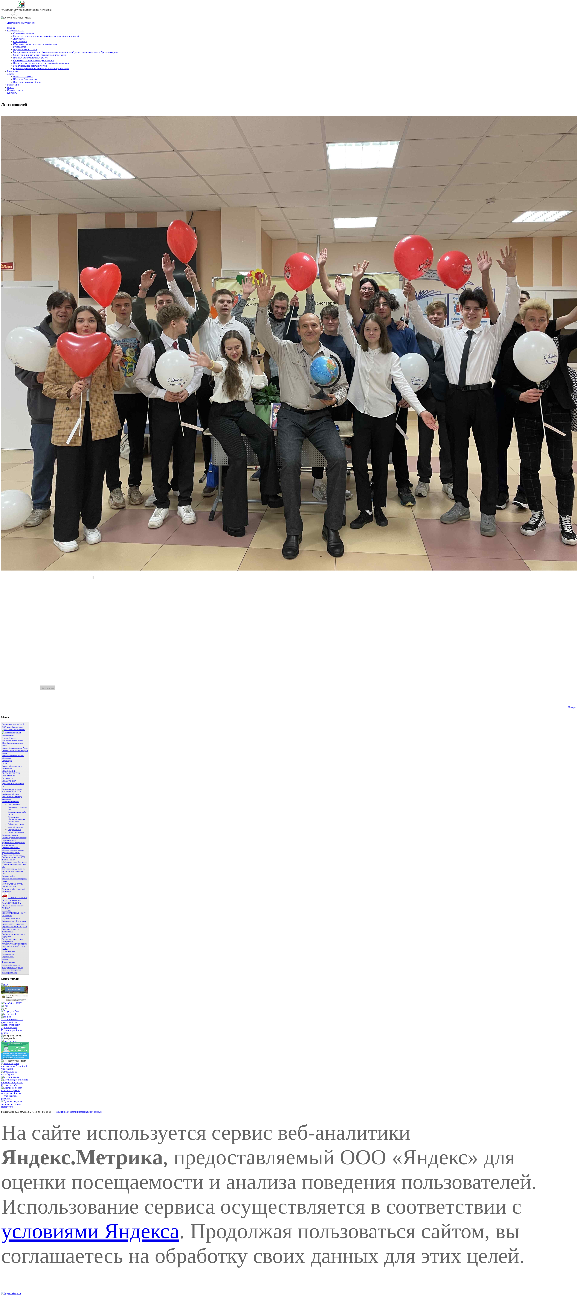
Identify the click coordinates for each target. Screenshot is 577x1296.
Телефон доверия (8, 962)
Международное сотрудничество (30, 65)
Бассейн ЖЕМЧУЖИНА (11, 903)
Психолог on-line (8, 876)
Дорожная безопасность (11, 918)
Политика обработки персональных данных (79, 1112)
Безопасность (7, 916)
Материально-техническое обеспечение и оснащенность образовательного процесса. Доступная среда (65, 52)
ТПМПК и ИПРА (8, 860)
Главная (11, 28)
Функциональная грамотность (13, 784)
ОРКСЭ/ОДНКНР (9, 781)
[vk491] (14, 1001)
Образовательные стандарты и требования (35, 44)
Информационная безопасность (14, 921)
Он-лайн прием (15, 90)
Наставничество (8, 778)
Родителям (12, 71)
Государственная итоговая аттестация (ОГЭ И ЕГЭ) (12, 790)
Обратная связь (8, 957)
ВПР (4, 786)
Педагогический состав (25, 49)
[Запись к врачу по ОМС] (9, 1041)
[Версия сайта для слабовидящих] (10, 13)
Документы (19, 38)
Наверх (572, 707)
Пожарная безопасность (11, 965)
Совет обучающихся (15, 827)
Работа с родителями (16, 824)
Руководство (19, 47)
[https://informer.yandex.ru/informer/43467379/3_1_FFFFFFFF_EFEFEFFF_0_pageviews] (11, 1293)
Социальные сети (8, 951)
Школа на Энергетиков (25, 79)
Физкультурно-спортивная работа (14, 879)
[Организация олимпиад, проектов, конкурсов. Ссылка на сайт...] (15, 1085)
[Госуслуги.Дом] (10, 1011)
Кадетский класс (8, 735)
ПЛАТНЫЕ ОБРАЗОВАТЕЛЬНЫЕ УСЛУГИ (14, 912)
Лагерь (4, 763)
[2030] (4, 984)
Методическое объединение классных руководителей (16, 819)
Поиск (10, 87)
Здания (10, 74)
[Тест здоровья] (15, 1058)
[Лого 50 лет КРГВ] (11, 1003)
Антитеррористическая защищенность (10, 930)
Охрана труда (7, 761)
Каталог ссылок (8, 954)
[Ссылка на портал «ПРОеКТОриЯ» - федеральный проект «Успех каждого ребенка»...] (15, 1098)
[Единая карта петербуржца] (15, 1074)
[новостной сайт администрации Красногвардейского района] (15, 1033)
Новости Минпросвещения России (15, 748)
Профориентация (14, 830)
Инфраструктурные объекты (28, 82)
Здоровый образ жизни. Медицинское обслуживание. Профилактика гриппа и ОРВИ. (14, 855)
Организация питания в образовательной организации (41, 68)
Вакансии (5, 959)
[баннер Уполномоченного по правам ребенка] (15, 1022)
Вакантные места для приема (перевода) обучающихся (41, 63)
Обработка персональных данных (14, 927)
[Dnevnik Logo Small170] (11, 732)
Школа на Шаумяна (23, 76)
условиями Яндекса (90, 1231)
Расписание (13, 84)
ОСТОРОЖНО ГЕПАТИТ (12, 900)
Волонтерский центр (9, 973)
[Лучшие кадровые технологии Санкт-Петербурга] (15, 1106)
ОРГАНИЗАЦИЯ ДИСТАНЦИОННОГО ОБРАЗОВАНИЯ (11, 773)
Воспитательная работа (10, 802)
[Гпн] (4, 1006)
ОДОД (4, 881)
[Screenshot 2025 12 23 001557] (13, 730)
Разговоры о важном (16, 832)
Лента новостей (14, 804)
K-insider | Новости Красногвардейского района (12, 739)
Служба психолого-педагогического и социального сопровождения (13, 842)
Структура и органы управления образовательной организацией (46, 36)
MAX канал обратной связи (12, 727)
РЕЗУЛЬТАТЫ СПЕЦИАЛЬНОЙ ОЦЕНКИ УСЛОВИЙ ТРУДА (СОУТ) (14, 946)
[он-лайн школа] (10, 1077)
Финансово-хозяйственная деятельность (33, 60)
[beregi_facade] (9, 1014)
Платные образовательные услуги (30, 57)
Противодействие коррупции (13, 924)
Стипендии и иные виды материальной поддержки (39, 55)
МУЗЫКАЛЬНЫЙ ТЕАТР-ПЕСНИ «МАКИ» (12, 885)
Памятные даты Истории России (14, 838)
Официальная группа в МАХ (13, 724)
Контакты (12, 93)
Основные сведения (23, 33)
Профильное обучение (10, 794)
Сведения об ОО (15, 30)
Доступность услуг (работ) (21, 22)
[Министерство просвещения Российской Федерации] (15, 1069)
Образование (20, 41)
